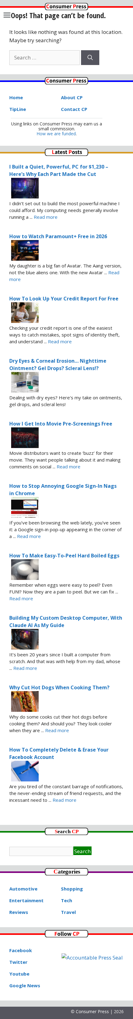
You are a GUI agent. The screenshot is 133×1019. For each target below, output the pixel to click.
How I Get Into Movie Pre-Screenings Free (60, 423)
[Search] (90, 57)
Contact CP (74, 109)
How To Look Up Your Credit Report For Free (63, 298)
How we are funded (56, 134)
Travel (68, 912)
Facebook (20, 950)
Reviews (18, 912)
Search (82, 851)
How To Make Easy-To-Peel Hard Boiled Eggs (64, 555)
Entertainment (26, 900)
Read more (46, 217)
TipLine (17, 109)
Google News (24, 985)
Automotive (23, 889)
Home (16, 97)
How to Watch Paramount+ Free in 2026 (58, 236)
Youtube (19, 974)
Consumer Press (92, 1011)
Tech (66, 900)
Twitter (18, 962)
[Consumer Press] (66, 8)
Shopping (72, 889)
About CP (72, 97)
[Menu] (7, 15)
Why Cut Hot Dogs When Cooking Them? (59, 687)
